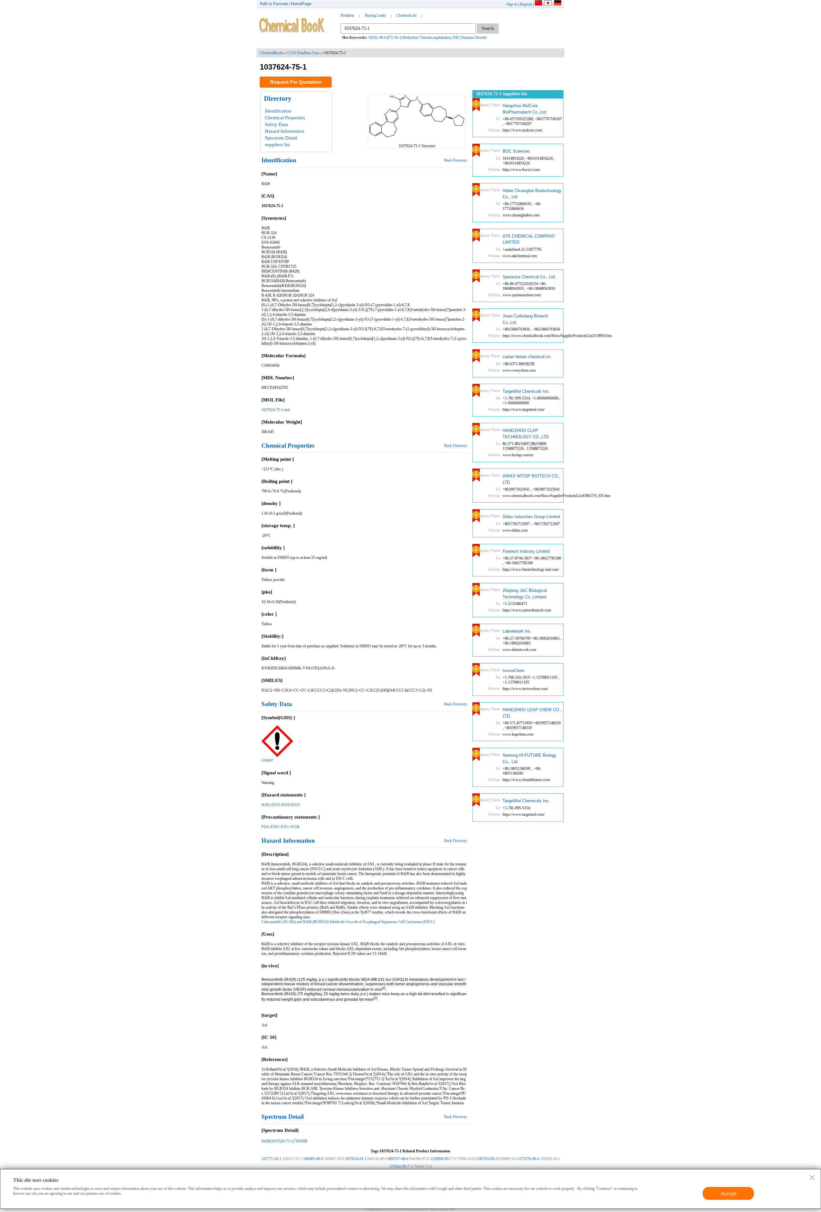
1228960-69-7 (441, 1159)
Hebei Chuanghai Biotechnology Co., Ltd (532, 193)
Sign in (511, 4)
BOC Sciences (516, 151)
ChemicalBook (271, 53)
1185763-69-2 (486, 1159)
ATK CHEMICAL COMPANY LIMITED (529, 239)
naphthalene (442, 37)
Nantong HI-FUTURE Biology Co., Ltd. (529, 758)
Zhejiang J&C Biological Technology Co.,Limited (525, 593)
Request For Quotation (295, 82)
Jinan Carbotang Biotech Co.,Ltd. (525, 319)
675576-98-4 (529, 1159)
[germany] (557, 4)
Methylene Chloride (417, 37)
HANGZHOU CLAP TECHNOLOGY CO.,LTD (526, 433)
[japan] (548, 4)
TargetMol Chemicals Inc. (526, 391)
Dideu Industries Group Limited (531, 516)
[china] (538, 4)
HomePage (301, 3)
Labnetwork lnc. (517, 631)
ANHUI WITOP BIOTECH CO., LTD (531, 479)
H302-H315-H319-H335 (280, 805)
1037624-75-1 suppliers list (501, 93)
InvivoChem (514, 670)
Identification (278, 111)
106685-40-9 (313, 1159)
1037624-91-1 (356, 1159)
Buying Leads (375, 15)
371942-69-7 (399, 1166)
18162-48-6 (377, 37)
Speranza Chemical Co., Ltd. (529, 276)
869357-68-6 (398, 1159)
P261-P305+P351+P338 (280, 827)
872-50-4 (394, 37)
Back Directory (455, 160)
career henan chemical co (526, 356)
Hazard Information (284, 131)
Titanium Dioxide (473, 37)
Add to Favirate (274, 3)
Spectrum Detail (281, 137)
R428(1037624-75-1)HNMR (284, 1141)
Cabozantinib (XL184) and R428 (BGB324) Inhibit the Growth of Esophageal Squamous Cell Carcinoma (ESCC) (348, 922)
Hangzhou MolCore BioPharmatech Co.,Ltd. (525, 108)
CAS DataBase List (303, 53)
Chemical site (406, 15)
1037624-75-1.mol (275, 410)
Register (526, 4)
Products (347, 15)
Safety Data (276, 124)
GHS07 (267, 760)
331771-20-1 (271, 1159)
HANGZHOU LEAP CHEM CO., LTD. (532, 713)
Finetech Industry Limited (526, 551)
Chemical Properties (285, 117)
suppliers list (277, 144)
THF (455, 37)
